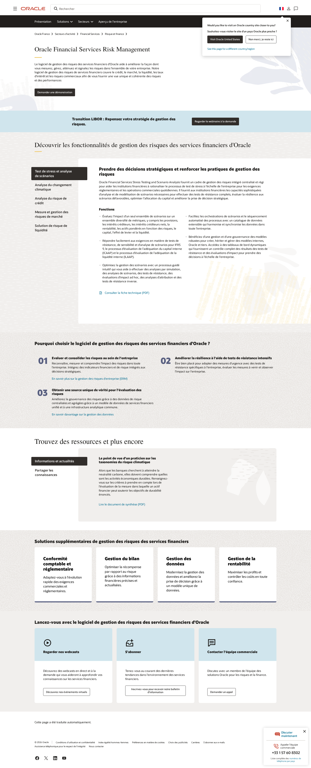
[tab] (59, 173)
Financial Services (90, 34)
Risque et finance (114, 34)
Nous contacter (96, 746)
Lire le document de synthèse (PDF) (122, 504)
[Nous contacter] (296, 8)
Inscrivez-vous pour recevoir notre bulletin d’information (155, 690)
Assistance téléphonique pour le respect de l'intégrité (60, 746)
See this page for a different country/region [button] (231, 48)
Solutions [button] (63, 21)
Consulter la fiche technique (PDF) (127, 293)
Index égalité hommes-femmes (113, 742)
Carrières (195, 742)
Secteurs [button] (83, 21)
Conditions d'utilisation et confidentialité (75, 742)
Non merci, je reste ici (261, 39)
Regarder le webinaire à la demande (215, 121)
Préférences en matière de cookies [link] (148, 742)
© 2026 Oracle (42, 742)
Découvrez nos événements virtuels (66, 692)
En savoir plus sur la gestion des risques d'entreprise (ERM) (89, 378)
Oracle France (42, 34)
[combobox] (155, 8)
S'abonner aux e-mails (214, 742)
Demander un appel (221, 692)
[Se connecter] (289, 8)
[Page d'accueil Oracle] (33, 8)
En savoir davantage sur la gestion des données (83, 414)
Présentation (43, 21)
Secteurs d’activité (65, 34)
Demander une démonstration (54, 92)
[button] (15, 8)
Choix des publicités (178, 742)
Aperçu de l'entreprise (112, 21)
